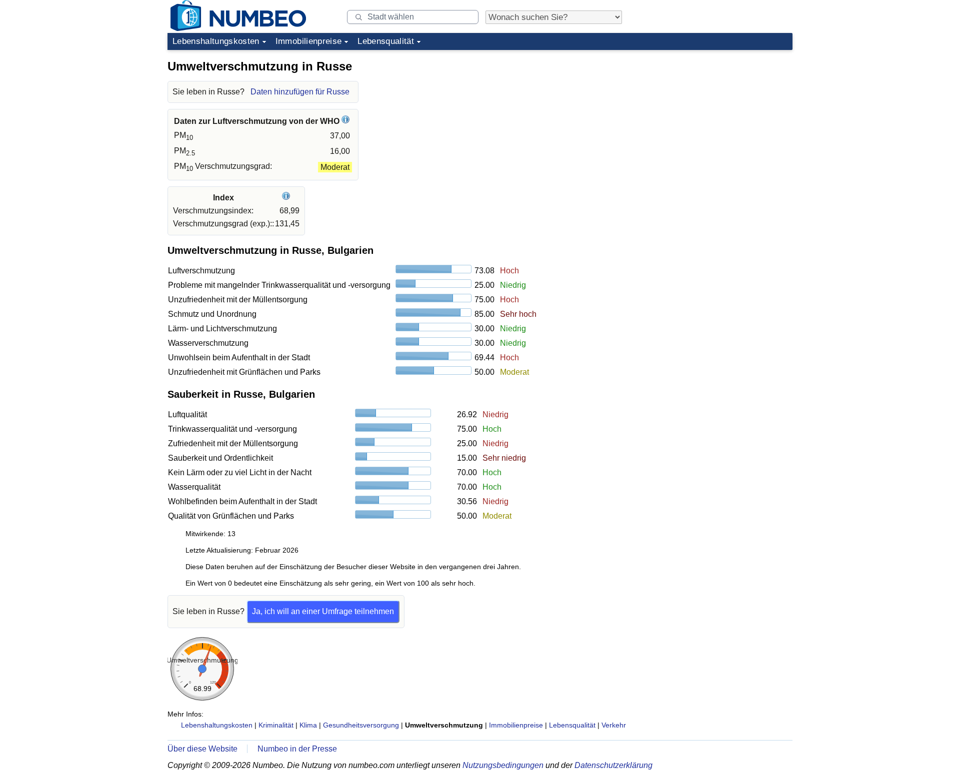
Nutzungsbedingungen (503, 765)
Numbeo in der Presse (297, 749)
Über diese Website (203, 749)
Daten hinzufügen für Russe (300, 91)
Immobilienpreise (309, 41)
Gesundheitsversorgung (361, 725)
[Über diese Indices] (287, 197)
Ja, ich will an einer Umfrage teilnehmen (323, 611)
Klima (308, 725)
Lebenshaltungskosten (216, 41)
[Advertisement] (717, 116)
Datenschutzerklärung (613, 765)
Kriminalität (276, 725)
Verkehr (614, 725)
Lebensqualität (386, 41)
